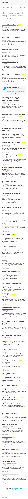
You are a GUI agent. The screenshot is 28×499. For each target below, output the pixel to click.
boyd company (5, 438)
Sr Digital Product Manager (9, 271)
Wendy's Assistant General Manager (12, 142)
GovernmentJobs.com (7, 170)
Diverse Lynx (4, 272)
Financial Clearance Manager (10, 155)
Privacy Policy (21, 489)
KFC (2, 26)
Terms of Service (7, 489)
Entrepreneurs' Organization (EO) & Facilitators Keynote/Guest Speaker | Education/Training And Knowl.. (12, 98)
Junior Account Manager (9, 449)
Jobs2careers (14, 488)
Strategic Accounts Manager (10, 283)
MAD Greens (4, 63)
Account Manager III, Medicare (10, 361)
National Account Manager (9, 349)
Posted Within (9, 7)
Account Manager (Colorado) (10, 474)
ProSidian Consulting (6, 102)
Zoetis (3, 387)
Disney (3, 401)
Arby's (3, 38)
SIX (2, 414)
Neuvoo (20, 488)
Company (16, 7)
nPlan (3, 182)
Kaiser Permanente (6, 362)
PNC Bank (4, 324)
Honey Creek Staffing (6, 351)
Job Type (22, 7)
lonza (3, 235)
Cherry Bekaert (5, 310)
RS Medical (4, 374)
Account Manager (7, 234)
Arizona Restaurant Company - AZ (9, 144)
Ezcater (3, 338)
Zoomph (3, 450)
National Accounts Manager (9, 246)
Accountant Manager (7, 413)
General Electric (5, 260)
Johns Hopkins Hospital (7, 156)
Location (3, 7)
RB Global (4, 285)
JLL (2, 131)
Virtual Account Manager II (9, 424)
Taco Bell (4, 117)
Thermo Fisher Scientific (7, 426)
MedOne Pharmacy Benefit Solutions (10, 463)
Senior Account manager (9, 259)
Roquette (4, 296)
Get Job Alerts (14, 93)
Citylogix (4, 475)
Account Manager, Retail (8, 385)
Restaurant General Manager (10, 25)
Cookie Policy (15, 489)
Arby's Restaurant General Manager (11, 37)
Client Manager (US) (7, 181)
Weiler (3, 248)
